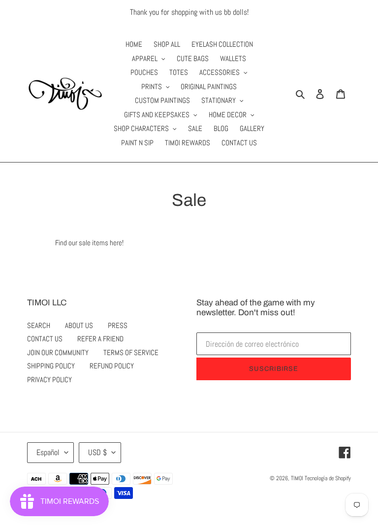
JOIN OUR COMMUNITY (58, 352)
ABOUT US (79, 325)
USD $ (97, 452)
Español (48, 452)
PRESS (117, 325)
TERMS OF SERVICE (130, 352)
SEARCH (38, 325)
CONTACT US (45, 338)
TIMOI (297, 478)
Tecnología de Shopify (328, 478)
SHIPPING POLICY (51, 365)
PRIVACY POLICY (49, 379)
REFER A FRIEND (100, 338)
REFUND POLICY (112, 365)
